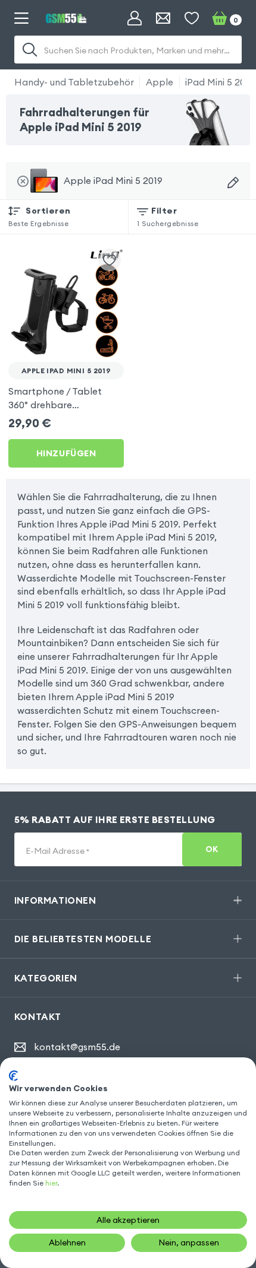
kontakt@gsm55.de (77, 1047)
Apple (159, 82)
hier (51, 1182)
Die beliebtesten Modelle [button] (82, 939)
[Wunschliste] (192, 18)
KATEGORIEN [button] (45, 978)
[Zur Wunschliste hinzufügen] (109, 260)
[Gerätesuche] (233, 182)
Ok (211, 849)
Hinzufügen (66, 453)
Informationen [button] (55, 900)
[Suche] (29, 50)
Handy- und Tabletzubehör (74, 82)
